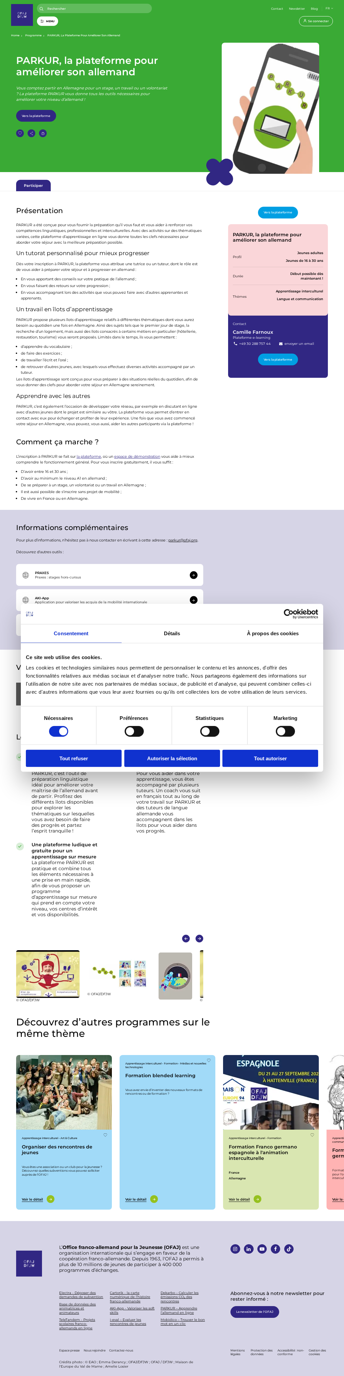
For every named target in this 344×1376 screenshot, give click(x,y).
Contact (277, 8)
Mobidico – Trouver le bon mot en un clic (183, 1322)
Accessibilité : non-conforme (290, 1352)
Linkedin (249, 1249)
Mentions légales (237, 1352)
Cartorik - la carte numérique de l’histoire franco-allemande (130, 1297)
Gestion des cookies (317, 1352)
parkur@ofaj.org (183, 539)
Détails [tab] (172, 633)
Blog (314, 8)
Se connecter (318, 21)
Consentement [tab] (71, 633)
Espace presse (69, 1350)
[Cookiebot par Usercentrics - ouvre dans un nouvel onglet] (288, 614)
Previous (186, 938)
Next (199, 938)
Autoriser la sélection (172, 758)
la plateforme (89, 456)
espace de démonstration (137, 456)
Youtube (262, 1249)
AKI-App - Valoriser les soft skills (132, 1310)
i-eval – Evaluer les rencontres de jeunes (128, 1322)
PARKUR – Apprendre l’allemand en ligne (179, 1310)
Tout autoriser (270, 758)
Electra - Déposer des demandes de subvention (81, 1295)
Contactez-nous (121, 1350)
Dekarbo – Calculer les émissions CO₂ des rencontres (180, 1297)
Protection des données (261, 1352)
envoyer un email (299, 343)
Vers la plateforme (36, 116)
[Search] (41, 9)
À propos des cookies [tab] (273, 633)
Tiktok (289, 1249)
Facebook (276, 1249)
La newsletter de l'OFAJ (254, 1311)
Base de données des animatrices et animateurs (77, 1308)
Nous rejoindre (94, 1350)
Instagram (235, 1249)
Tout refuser (73, 758)
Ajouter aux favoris (20, 133)
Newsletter (297, 8)
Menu (50, 21)
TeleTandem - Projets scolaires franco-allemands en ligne (77, 1324)
